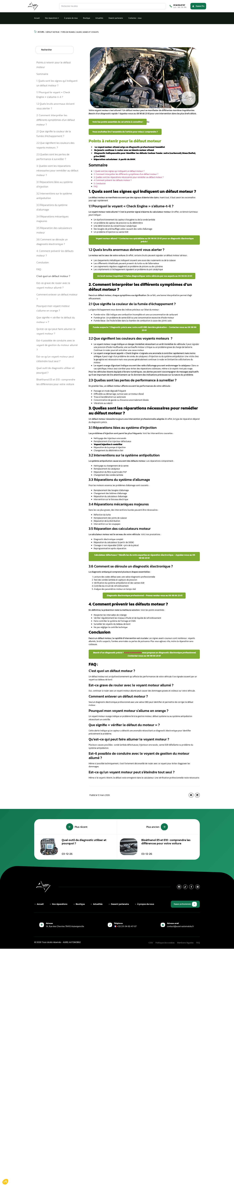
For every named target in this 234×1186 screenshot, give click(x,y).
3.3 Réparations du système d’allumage (51, 207)
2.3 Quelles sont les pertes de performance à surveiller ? (52, 156)
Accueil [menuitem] (37, 18)
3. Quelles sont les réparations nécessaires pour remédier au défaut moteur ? (57, 170)
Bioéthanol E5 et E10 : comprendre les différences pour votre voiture (55, 382)
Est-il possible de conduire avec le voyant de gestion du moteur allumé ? (57, 345)
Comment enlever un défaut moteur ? (57, 297)
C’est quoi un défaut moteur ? (53, 276)
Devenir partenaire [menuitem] (116, 18)
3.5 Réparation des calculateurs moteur (54, 230)
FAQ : (39, 269)
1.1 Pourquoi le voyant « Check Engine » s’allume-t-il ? (53, 94)
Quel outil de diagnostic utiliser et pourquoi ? (55, 370)
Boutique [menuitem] (86, 18)
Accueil (40, 32)
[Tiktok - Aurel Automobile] (185, 887)
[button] (191, 795)
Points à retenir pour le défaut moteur (53, 64)
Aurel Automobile (133, 652)
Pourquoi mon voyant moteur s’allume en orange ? (53, 308)
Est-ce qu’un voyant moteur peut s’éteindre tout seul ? (55, 359)
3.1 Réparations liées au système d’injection (54, 184)
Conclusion (42, 262)
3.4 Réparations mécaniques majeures (52, 218)
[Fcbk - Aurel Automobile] (191, 887)
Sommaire (42, 74)
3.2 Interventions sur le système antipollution (54, 195)
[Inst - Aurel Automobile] (179, 887)
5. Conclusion (100, 183)
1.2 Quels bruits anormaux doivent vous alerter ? (55, 106)
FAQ (95, 186)
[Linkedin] (197, 887)
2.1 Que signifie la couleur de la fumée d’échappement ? (53, 133)
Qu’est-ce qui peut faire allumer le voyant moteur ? (55, 331)
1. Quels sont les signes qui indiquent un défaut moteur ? (57, 83)
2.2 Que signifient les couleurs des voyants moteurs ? (55, 145)
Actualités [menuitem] (99, 18)
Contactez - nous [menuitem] (135, 18)
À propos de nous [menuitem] (71, 18)
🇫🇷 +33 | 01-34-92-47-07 (125, 926)
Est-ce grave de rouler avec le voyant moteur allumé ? (53, 285)
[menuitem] (52, 18)
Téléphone (118, 923)
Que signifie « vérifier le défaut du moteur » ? (55, 319)
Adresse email (173, 923)
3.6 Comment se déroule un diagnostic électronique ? (52, 241)
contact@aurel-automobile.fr (180, 926)
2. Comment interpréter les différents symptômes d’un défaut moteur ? (55, 119)
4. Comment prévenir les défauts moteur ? (54, 253)
